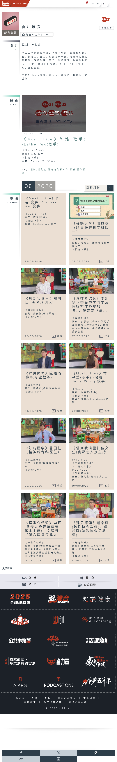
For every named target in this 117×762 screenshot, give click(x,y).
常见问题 (90, 698)
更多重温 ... (8, 568)
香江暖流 (31, 26)
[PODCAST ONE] (58, 682)
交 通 (32, 577)
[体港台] (58, 599)
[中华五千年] (96, 682)
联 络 (32, 584)
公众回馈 (90, 584)
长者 (73, 169)
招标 (48, 698)
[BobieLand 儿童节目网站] (20, 619)
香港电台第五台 (58, 169)
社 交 (90, 577)
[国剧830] (58, 619)
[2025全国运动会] (20, 599)
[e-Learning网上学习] (96, 619)
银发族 (41, 169)
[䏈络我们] (24, 584)
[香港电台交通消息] (24, 578)
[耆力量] (58, 661)
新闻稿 (21, 698)
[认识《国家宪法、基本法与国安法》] (20, 661)
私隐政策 (31, 702)
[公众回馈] (79, 585)
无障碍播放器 (53, 702)
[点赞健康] (96, 599)
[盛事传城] (96, 661)
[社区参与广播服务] (58, 640)
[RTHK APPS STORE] (20, 682)
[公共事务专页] (20, 640)
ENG (93, 4)
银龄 (33, 169)
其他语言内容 (78, 702)
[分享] (81, 578)
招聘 (35, 698)
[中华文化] (96, 640)
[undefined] (87, 2)
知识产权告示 (68, 698)
